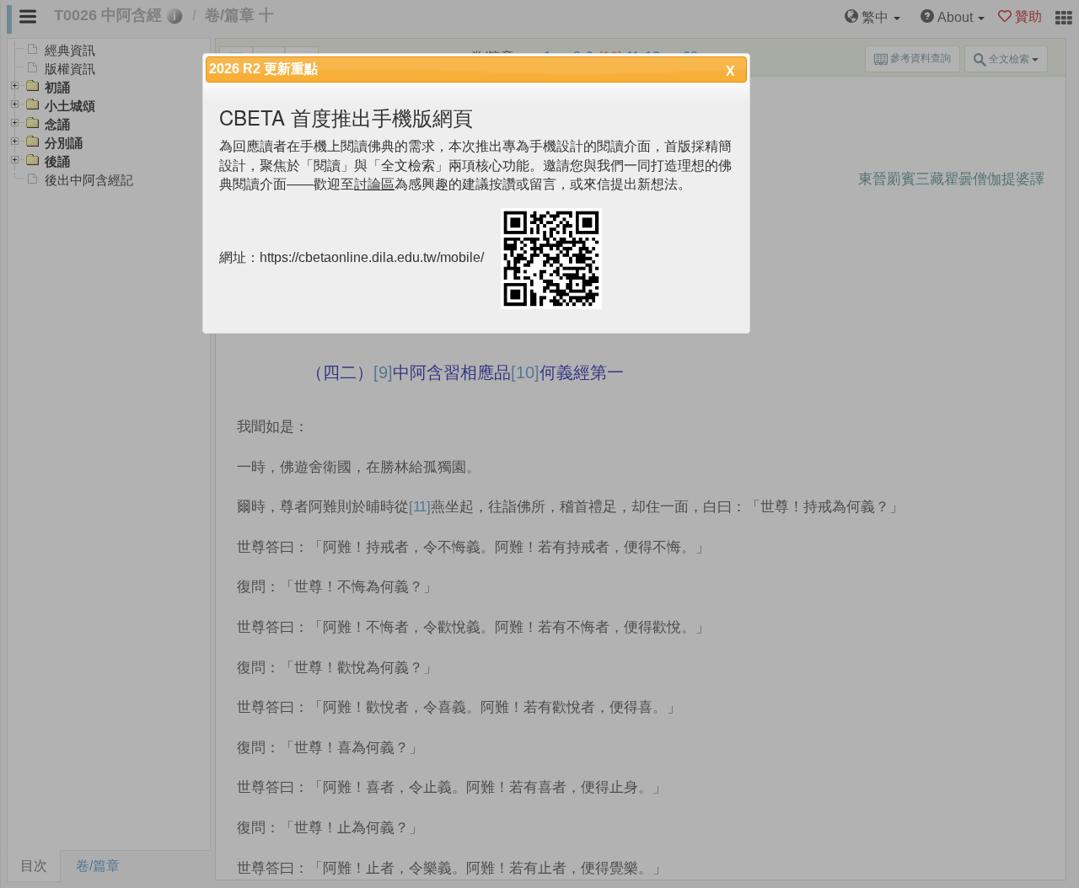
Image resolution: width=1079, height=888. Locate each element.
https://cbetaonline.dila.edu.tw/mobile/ (372, 258)
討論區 (374, 184)
